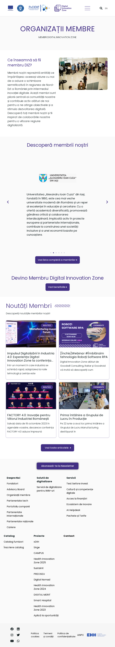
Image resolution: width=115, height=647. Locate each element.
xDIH (36, 541)
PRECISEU (39, 574)
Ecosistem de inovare (79, 504)
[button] (101, 8)
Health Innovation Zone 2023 (44, 607)
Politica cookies (35, 635)
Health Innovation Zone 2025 (44, 560)
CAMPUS (39, 553)
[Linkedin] (18, 629)
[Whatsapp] (18, 641)
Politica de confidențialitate (66, 635)
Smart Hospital (42, 600)
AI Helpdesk (73, 510)
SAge (37, 547)
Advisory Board (15, 489)
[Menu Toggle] (87, 8)
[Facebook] (12, 629)
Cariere (11, 527)
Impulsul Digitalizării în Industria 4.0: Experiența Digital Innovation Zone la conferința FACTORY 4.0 (30, 358)
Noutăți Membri (29, 306)
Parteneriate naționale (20, 521)
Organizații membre (18, 495)
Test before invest (77, 483)
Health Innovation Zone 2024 (44, 587)
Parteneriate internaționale (15, 513)
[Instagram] (12, 635)
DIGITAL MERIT (42, 594)
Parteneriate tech (17, 500)
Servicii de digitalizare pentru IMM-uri (49, 488)
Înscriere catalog (14, 547)
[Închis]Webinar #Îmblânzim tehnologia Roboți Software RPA (84, 355)
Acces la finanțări (76, 498)
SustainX (39, 568)
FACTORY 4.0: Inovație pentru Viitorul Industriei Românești (28, 417)
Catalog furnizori (13, 541)
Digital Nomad (42, 579)
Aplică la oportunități (46, 615)
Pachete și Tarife (76, 515)
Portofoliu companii (18, 506)
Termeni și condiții (48, 635)
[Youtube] (12, 641)
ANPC (80, 635)
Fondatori (12, 483)
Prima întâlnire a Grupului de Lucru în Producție (81, 417)
